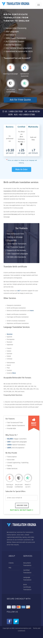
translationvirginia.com (23, 628)
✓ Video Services (11, 469)
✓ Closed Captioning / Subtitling (16, 463)
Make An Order (21, 169)
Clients (11, 563)
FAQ (10, 568)
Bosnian (9, 334)
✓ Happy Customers (16, 439)
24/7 (19, 291)
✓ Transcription (11, 457)
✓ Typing (8, 466)
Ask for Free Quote (20, 99)
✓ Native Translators (15, 445)
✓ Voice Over (10, 460)
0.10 (10, 151)
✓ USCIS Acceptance (14, 448)
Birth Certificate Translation (27, 587)
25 (21, 151)
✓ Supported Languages (16, 442)
